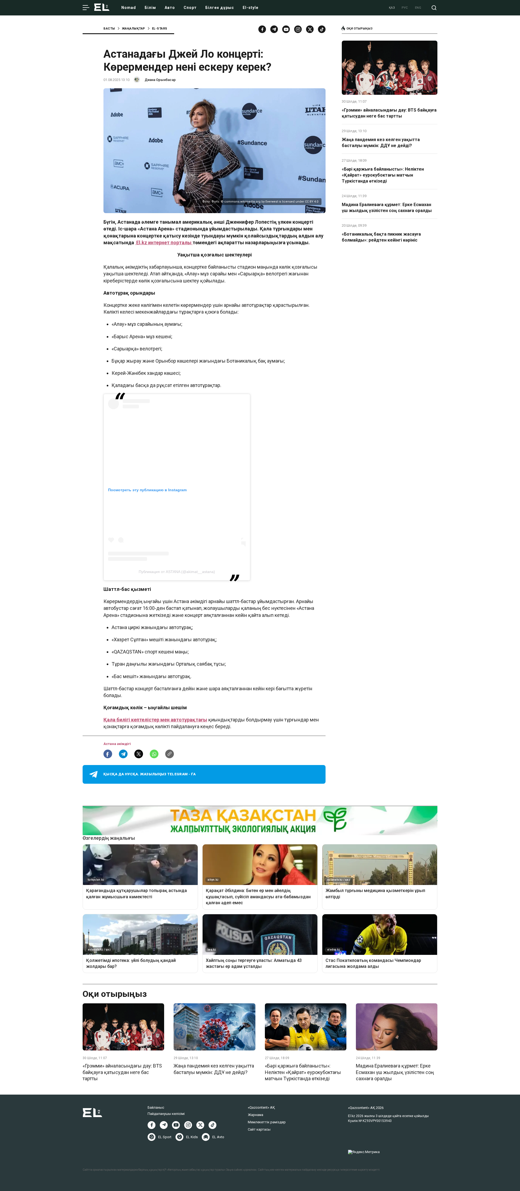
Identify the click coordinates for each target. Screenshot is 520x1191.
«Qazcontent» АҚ (261, 1107)
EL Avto (218, 1137)
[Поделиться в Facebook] (107, 754)
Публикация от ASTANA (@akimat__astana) (177, 572)
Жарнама (255, 1115)
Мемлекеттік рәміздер (267, 1122)
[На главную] (101, 8)
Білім (150, 7)
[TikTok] (322, 29)
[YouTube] (286, 29)
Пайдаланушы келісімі (166, 1114)
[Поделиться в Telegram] (123, 754)
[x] (310, 29)
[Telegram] (274, 29)
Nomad (128, 7)
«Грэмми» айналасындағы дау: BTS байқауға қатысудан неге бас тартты (389, 113)
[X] (200, 1125)
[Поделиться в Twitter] (138, 754)
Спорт (190, 7)
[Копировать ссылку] (169, 754)
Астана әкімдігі (117, 744)
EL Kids (192, 1137)
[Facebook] (262, 29)
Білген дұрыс (219, 7)
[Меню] (86, 8)
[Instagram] (298, 29)
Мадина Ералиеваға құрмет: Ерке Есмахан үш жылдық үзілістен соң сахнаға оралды (387, 207)
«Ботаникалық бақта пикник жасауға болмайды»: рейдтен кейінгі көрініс (381, 237)
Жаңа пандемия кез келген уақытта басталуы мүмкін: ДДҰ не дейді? (381, 142)
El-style (250, 7)
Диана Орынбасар (160, 80)
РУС (405, 7)
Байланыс (156, 1107)
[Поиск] (434, 7)
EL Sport (164, 1137)
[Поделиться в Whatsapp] (154, 754)
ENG (418, 7)
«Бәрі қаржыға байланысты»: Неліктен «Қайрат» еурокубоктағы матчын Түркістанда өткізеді (383, 175)
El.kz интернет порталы (164, 242)
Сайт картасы (259, 1129)
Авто (170, 7)
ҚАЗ (392, 7)
